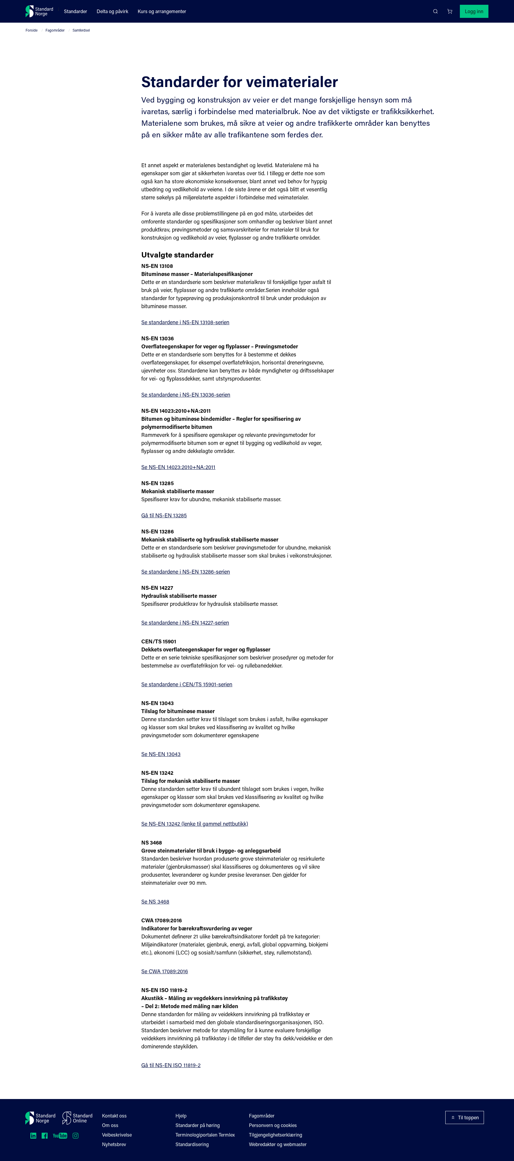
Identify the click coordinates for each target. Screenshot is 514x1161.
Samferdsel (81, 30)
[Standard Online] (77, 1118)
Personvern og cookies (273, 1125)
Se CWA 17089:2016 (164, 971)
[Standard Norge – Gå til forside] (39, 11)
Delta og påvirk (112, 11)
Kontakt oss (114, 1115)
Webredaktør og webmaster (278, 1144)
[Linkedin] (33, 1135)
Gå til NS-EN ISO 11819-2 (170, 1065)
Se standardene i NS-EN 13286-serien (185, 571)
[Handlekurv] (449, 11)
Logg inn (474, 11)
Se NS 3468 (155, 901)
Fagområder (55, 30)
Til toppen (468, 1117)
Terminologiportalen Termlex (205, 1134)
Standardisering (192, 1144)
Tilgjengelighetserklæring (275, 1134)
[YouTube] (60, 1135)
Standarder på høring (197, 1125)
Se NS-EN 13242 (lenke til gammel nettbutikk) (194, 823)
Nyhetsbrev (114, 1144)
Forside (31, 30)
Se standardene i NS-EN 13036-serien (185, 394)
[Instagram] (75, 1135)
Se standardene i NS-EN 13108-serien (185, 322)
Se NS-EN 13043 (161, 754)
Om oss (110, 1125)
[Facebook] (44, 1135)
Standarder (75, 11)
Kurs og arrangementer (162, 11)
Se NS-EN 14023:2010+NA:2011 (178, 467)
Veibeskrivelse (117, 1134)
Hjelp (181, 1115)
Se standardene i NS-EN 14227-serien (185, 622)
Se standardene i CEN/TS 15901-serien (186, 684)
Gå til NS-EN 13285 (164, 515)
